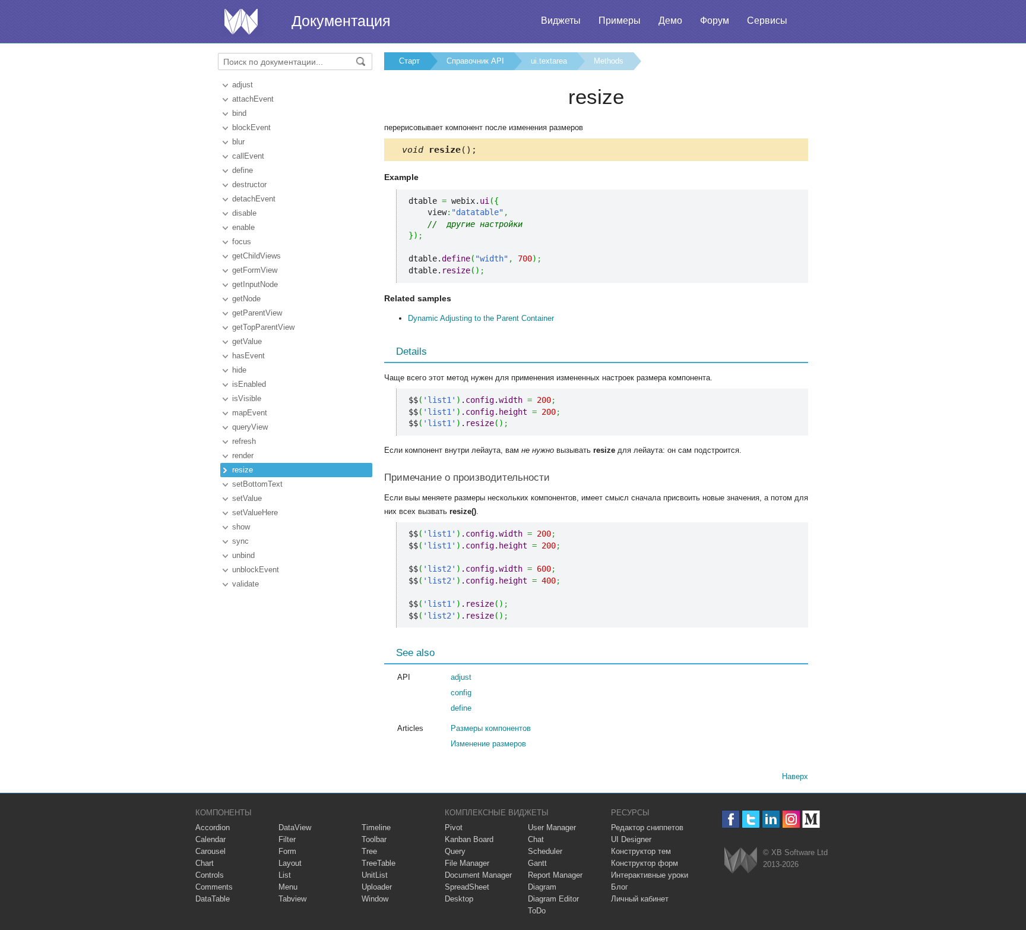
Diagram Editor (553, 898)
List (284, 875)
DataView (294, 827)
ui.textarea (549, 60)
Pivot (454, 827)
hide (239, 369)
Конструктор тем (641, 851)
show (241, 526)
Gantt (537, 863)
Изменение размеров (488, 743)
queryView (250, 427)
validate (245, 583)
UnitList (375, 875)
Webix (740, 860)
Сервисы (767, 20)
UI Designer (631, 839)
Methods (608, 60)
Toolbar (374, 839)
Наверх (795, 776)
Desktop (459, 898)
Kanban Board (469, 839)
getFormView (254, 270)
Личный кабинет (640, 898)
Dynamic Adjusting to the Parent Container (481, 318)
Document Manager (478, 875)
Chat (536, 839)
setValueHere (255, 512)
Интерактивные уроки (649, 875)
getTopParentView (263, 327)
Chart (204, 863)
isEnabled (249, 384)
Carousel (210, 851)
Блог (619, 886)
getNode (246, 298)
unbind (243, 555)
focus (241, 241)
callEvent (248, 156)
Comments (214, 886)
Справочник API (475, 60)
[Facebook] (730, 819)
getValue (247, 341)
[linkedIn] (771, 819)
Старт (409, 60)
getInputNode (255, 284)
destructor (249, 184)
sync (240, 541)
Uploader (377, 886)
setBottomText (257, 484)
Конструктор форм (644, 863)
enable (243, 227)
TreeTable (378, 863)
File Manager (467, 863)
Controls (209, 875)
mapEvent (249, 412)
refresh (244, 441)
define (242, 170)
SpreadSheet (467, 886)
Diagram (542, 886)
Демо (670, 20)
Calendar (210, 839)
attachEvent (253, 98)
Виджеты (561, 20)
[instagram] (791, 819)
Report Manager (555, 875)
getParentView (257, 312)
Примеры (619, 20)
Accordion (212, 827)
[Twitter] (751, 819)
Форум (714, 20)
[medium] (811, 819)
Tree (369, 851)
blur (238, 141)
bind (239, 113)
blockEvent (251, 127)
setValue (247, 498)
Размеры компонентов (491, 728)
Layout (290, 863)
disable (244, 213)
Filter (287, 839)
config (461, 692)
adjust (242, 84)
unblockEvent (255, 569)
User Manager (552, 827)
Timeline (376, 827)
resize (242, 469)
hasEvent (248, 355)
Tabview (292, 898)
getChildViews (256, 255)
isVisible (246, 398)
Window (375, 898)
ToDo (537, 910)
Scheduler (545, 851)
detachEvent (254, 198)
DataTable (212, 898)
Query (455, 851)
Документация (341, 20)
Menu (287, 886)
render (243, 455)
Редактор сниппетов (647, 827)
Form (287, 851)
